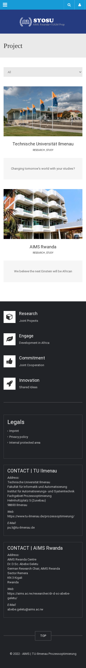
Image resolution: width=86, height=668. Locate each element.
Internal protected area (24, 442)
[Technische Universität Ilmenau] (48, 111)
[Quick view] (31, 111)
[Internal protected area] (80, 5)
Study (49, 150)
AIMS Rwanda (43, 246)
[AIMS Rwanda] (48, 213)
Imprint (14, 431)
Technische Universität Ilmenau (43, 143)
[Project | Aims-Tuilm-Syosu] (43, 22)
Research (39, 150)
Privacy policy (18, 436)
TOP (43, 636)
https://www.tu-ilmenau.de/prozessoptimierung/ (40, 516)
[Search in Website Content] (69, 5)
